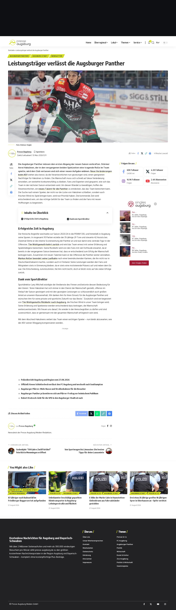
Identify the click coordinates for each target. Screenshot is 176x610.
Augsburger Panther (19, 56)
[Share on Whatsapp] (97, 413)
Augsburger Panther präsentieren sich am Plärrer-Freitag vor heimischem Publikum (59, 393)
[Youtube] (156, 181)
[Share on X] (142, 153)
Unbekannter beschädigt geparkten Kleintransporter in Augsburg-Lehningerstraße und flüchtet (65, 500)
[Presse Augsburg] (19, 42)
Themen (122, 531)
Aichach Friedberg (17, 493)
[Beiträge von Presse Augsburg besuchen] (11, 426)
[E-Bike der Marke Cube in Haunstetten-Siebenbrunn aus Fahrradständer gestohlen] (108, 482)
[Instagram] (111, 426)
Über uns (88, 531)
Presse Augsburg (24, 151)
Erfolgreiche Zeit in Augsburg (36, 219)
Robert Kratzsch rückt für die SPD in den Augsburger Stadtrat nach (52, 398)
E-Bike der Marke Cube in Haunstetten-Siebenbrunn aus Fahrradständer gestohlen (107, 500)
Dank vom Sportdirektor (80, 219)
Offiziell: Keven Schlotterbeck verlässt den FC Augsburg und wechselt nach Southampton (62, 384)
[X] (156, 171)
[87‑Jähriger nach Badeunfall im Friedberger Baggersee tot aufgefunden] (27, 482)
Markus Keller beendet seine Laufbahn (37, 258)
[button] (145, 42)
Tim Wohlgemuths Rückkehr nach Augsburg (44, 302)
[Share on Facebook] (138, 153)
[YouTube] (158, 604)
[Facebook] (108, 426)
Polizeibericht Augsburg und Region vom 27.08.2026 (45, 379)
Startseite (11, 50)
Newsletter (56, 56)
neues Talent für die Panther (53, 188)
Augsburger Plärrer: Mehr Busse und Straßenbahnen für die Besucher (53, 389)
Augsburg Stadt (40, 56)
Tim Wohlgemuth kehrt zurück (43, 244)
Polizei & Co (15, 490)
